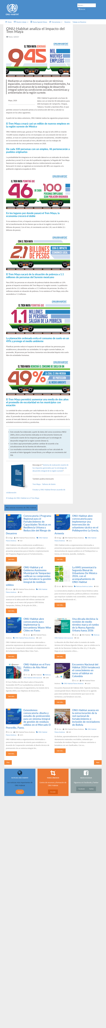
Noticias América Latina (84, 586)
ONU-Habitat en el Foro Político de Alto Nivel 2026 (36, 667)
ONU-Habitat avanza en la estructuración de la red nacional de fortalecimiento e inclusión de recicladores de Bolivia (86, 717)
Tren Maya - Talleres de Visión (44, 484)
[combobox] (86, 5)
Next (97, 762)
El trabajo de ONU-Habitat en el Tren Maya (22, 498)
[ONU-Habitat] (12, 10)
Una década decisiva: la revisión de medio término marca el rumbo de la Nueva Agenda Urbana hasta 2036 (85, 624)
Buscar (82, 9)
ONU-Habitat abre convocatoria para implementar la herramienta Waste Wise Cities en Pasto (37, 624)
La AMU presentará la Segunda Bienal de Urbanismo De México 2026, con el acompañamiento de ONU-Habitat (84, 574)
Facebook (81, 789)
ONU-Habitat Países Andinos (25, 638)
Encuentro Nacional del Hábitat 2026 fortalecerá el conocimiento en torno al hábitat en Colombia (86, 670)
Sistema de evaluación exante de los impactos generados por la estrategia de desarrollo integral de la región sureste (50, 468)
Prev (8, 762)
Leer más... (11, 559)
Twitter (91, 789)
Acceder (53, 792)
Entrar (20, 792)
